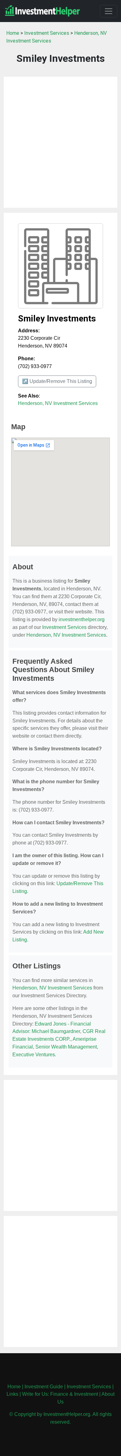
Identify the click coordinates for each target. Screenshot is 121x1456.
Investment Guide (44, 1386)
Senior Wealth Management (66, 1046)
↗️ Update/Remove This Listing (57, 381)
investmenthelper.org (82, 619)
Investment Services (46, 33)
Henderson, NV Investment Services (58, 403)
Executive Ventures (33, 1054)
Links (12, 1394)
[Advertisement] (60, 142)
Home (12, 33)
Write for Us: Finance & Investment (60, 1394)
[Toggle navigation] (108, 11)
